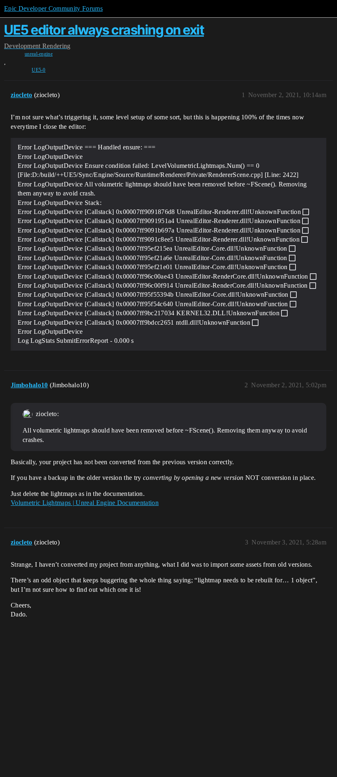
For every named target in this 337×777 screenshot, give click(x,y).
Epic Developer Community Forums (53, 8)
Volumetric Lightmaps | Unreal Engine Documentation (85, 502)
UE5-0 (39, 70)
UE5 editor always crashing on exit (104, 30)
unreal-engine (39, 54)
